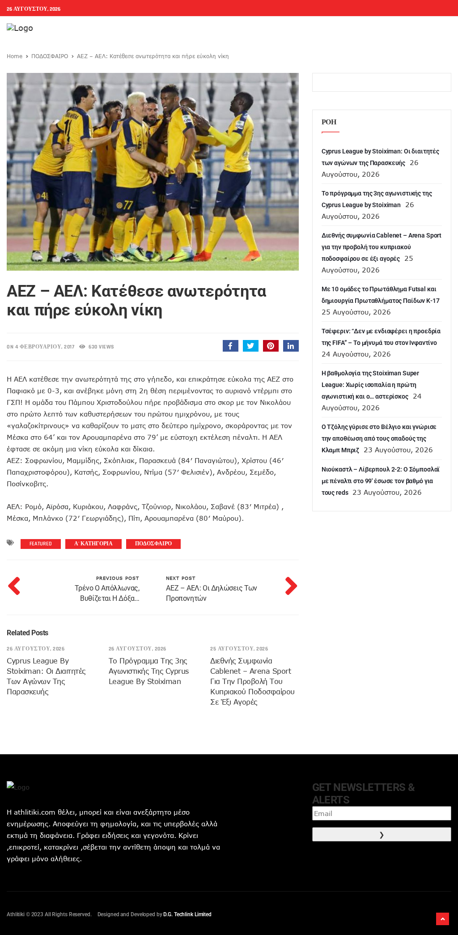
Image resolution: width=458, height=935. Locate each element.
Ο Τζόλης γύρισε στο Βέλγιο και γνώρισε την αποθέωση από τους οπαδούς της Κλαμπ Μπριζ (379, 438)
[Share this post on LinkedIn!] (291, 346)
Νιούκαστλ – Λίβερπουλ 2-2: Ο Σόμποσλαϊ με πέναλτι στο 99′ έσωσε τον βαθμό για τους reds (381, 481)
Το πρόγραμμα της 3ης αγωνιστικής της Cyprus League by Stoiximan (149, 671)
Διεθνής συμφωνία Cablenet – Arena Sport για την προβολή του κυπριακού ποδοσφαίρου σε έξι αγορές (252, 681)
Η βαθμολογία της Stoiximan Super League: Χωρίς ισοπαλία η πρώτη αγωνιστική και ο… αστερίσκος (371, 385)
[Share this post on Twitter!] (251, 346)
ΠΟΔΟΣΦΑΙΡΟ (49, 56)
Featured (41, 543)
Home (14, 56)
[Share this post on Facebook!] (230, 346)
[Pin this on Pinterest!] (271, 346)
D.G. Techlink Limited (187, 914)
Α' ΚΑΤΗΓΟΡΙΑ (93, 543)
